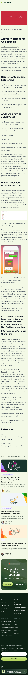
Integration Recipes (19, 610)
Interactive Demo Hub (7, 603)
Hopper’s (4, 339)
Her (2, 29)
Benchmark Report (6, 635)
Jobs (15, 624)
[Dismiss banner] (24, 671)
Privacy (16, 627)
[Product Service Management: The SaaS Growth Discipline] (14, 531)
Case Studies (18, 600)
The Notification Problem (9, 47)
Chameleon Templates (20, 607)
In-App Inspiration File (7, 621)
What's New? (5, 606)
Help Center (4, 609)
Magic (22, 232)
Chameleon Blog (5, 624)
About (15, 621)
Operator (4, 235)
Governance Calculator (7, 627)
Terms (15, 630)
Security (16, 633)
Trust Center (17, 613)
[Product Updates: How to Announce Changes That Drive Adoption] (14, 466)
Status (3, 612)
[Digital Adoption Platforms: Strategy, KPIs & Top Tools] (14, 499)
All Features (4, 600)
